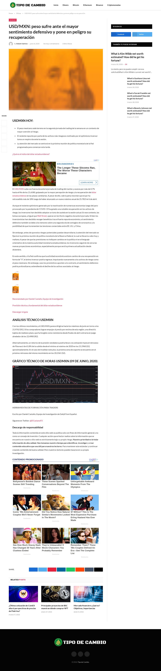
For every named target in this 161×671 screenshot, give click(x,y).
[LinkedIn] (4, 136)
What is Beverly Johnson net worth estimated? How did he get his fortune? (139, 111)
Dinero (66, 5)
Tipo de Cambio (83, 662)
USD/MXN (19, 189)
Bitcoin (76, 5)
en (126, 64)
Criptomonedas (114, 5)
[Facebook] (4, 123)
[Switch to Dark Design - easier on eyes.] (151, 5)
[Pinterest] (4, 143)
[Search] (147, 5)
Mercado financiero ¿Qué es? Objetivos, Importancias (87, 606)
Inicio (56, 5)
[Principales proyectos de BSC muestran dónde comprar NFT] (55, 594)
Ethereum (87, 5)
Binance (99, 5)
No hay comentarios (51, 44)
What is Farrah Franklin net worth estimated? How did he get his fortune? (139, 96)
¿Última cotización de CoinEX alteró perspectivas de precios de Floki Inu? (22, 608)
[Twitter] (4, 130)
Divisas (13, 20)
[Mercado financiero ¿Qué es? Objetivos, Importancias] (88, 594)
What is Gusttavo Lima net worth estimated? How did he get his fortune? (138, 81)
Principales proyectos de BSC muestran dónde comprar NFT (54, 606)
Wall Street (42, 216)
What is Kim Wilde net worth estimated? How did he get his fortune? (127, 57)
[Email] (4, 149)
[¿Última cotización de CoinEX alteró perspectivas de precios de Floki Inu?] (23, 594)
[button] (55, 292)
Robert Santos (22, 44)
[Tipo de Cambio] (28, 5)
